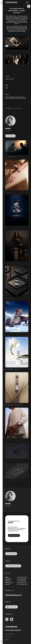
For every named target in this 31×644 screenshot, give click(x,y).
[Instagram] (6, 619)
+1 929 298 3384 (21, 579)
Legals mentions (9, 634)
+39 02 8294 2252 (22, 584)
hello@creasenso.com (13, 595)
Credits (7, 639)
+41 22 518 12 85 (21, 580)
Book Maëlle (10, 135)
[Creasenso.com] (11, 2)
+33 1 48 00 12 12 (22, 577)
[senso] (1, 2)
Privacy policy (9, 636)
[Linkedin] (11, 619)
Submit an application (13, 565)
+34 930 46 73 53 (22, 582)
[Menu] (27, 2)
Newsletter (12, 607)
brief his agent (13, 535)
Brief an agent (11, 553)
